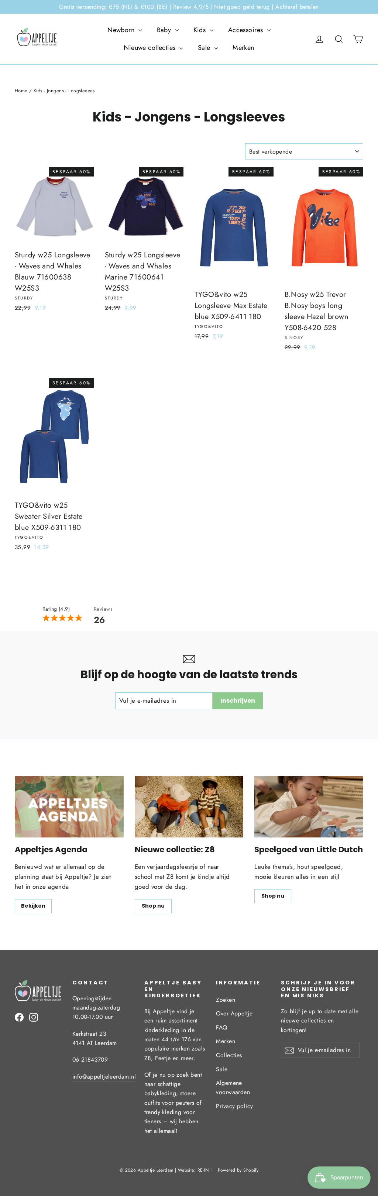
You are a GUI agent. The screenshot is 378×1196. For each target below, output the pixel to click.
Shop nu (153, 905)
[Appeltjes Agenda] (69, 806)
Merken (243, 47)
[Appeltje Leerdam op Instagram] (33, 1017)
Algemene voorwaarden (233, 1087)
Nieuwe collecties (151, 47)
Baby (165, 30)
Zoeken (225, 999)
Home (21, 90)
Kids (200, 30)
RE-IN (203, 1170)
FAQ (221, 1027)
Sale (205, 47)
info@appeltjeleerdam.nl (104, 1076)
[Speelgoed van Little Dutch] (308, 806)
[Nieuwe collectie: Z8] (189, 806)
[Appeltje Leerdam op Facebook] (19, 1017)
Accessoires (246, 30)
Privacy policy (234, 1106)
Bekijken (33, 905)
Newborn (121, 30)
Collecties (229, 1055)
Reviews (103, 609)
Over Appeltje (234, 1013)
